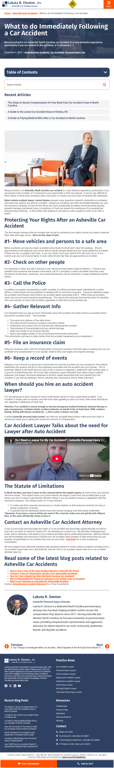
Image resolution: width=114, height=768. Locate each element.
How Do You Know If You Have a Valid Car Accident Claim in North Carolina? (20, 728)
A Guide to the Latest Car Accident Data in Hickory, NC (38, 111)
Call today (71, 539)
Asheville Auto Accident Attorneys (29, 584)
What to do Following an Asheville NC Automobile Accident (39, 581)
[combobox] (52, 85)
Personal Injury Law (75, 52)
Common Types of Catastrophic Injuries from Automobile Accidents (43, 573)
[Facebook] (6, 685)
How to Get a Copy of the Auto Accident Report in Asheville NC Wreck (44, 571)
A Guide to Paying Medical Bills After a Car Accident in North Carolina (46, 118)
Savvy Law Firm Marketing (74, 757)
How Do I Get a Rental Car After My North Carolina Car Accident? (42, 576)
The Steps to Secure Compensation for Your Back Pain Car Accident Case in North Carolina (20, 709)
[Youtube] (19, 685)
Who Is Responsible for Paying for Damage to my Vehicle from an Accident (47, 578)
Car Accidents (57, 52)
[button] (105, 72)
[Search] (104, 85)
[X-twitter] (10, 685)
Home (7, 13)
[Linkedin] (14, 685)
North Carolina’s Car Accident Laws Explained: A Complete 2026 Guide (19, 733)
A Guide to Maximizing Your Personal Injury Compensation (20, 739)
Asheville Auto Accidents (25, 13)
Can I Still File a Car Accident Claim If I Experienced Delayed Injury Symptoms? (21, 745)
